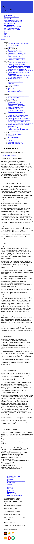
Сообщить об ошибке (13, 476)
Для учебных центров (14, 50)
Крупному (11, 47)
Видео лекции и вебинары (15, 82)
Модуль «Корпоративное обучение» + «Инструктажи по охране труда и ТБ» (19, 68)
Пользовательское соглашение (16, 481)
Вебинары (10, 479)
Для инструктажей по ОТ (15, 55)
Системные (11, 88)
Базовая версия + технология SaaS (18, 62)
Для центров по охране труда (16, 59)
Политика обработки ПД (14, 495)
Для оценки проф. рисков (15, 51)
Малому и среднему (14, 45)
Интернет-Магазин (10, 23)
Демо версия (8, 15)
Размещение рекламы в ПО (12, 29)
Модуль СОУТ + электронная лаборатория (20, 70)
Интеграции (8, 18)
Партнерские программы (11, 28)
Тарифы (9, 484)
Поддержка (10, 477)
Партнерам (10, 490)
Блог (5, 33)
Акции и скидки (9, 25)
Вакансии (10, 488)
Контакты (7, 36)
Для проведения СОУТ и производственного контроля (16, 57)
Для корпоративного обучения (17, 53)
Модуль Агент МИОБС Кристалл (18, 77)
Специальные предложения (12, 26)
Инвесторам (10, 492)
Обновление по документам (16, 91)
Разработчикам (11, 493)
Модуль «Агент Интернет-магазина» (19, 75)
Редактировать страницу (9, 155)
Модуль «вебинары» (14, 78)
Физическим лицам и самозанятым (18, 43)
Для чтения (11, 83)
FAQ (5, 34)
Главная (3, 39)
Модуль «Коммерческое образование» (19, 66)
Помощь (6, 31)
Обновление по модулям (15, 90)
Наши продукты (12, 482)
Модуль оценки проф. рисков (16, 64)
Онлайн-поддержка (13, 85)
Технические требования (11, 17)
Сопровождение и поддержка (13, 21)
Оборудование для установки (13, 20)
